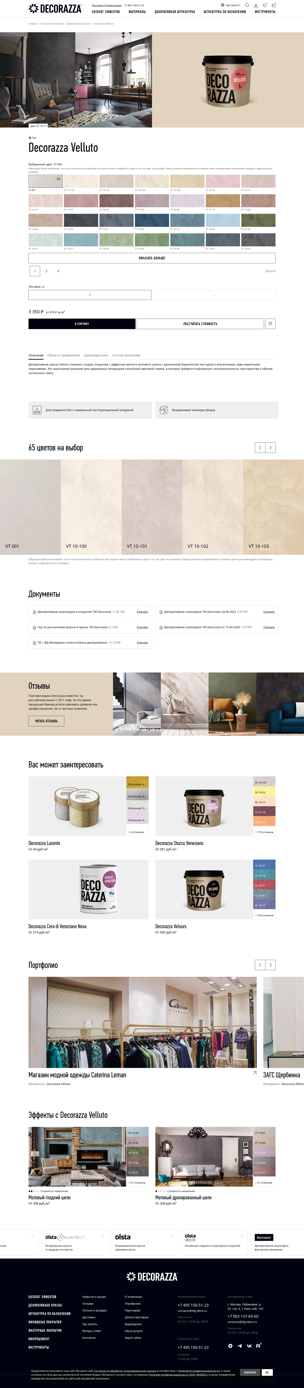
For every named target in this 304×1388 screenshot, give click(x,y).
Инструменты (265, 12)
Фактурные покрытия (45, 1330)
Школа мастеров (136, 1317)
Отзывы (87, 1303)
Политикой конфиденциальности (199, 1371)
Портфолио (133, 1303)
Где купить (89, 1324)
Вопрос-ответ (91, 1331)
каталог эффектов (106, 12)
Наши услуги (133, 1331)
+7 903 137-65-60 (243, 1316)
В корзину (82, 324)
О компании (133, 1297)
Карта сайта (133, 1338)
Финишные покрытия (45, 1322)
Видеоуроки (133, 1324)
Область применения (63, 355)
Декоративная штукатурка (175, 12)
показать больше (152, 258)
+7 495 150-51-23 (134, 5)
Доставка (88, 1317)
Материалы (137, 12)
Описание (36, 355)
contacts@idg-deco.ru (192, 1311)
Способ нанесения (126, 355)
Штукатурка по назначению (225, 12)
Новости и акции (94, 1297)
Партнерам (132, 1310)
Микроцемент (38, 1339)
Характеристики (96, 355)
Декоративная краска (45, 1305)
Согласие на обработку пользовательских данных (125, 1371)
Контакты (89, 1338)
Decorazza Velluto (58, 1084)
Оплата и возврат (94, 1310)
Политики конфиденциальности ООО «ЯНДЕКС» (178, 1374)
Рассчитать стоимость (200, 324)
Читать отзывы (46, 721)
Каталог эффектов (42, 1297)
